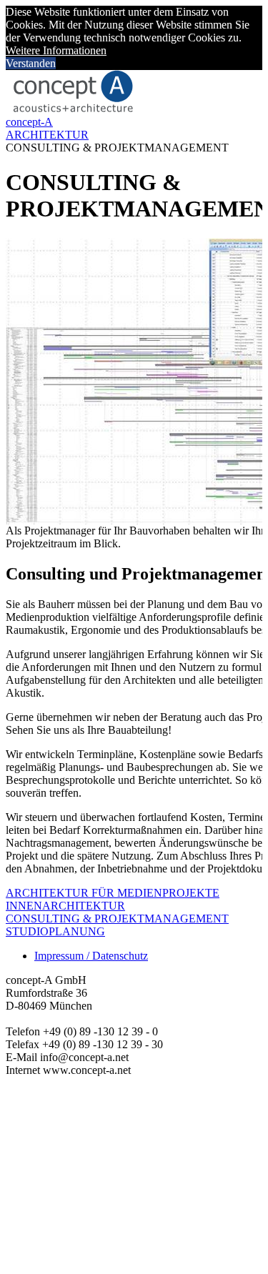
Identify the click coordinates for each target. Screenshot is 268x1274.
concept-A (29, 122)
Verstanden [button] (31, 63)
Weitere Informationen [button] (56, 50)
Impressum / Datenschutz (91, 956)
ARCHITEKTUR (47, 135)
